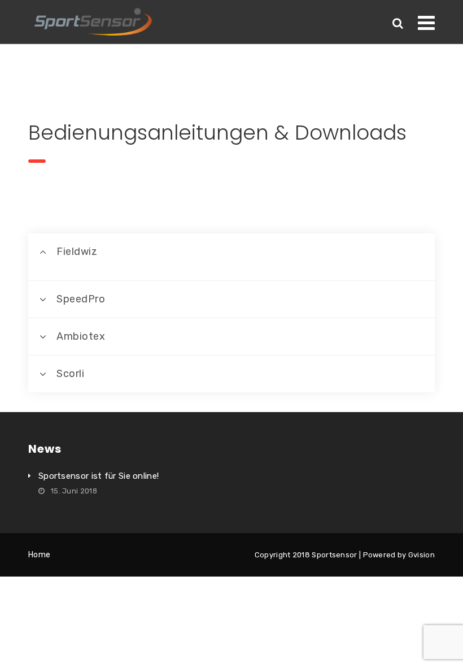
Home (39, 555)
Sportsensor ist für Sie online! (98, 476)
